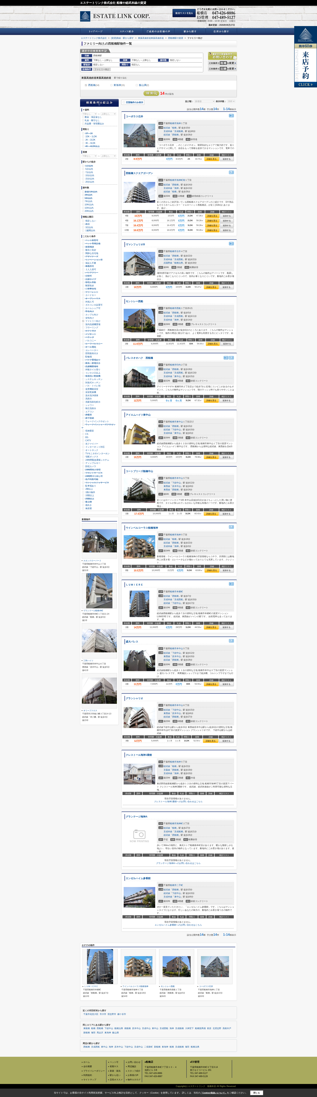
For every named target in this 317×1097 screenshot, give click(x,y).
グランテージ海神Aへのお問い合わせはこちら (178, 863)
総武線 (167, 128)
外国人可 (89, 302)
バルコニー (90, 340)
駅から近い (115, 1075)
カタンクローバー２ (92, 560)
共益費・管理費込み (94, 123)
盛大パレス (132, 641)
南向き (88, 505)
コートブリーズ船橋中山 (139, 471)
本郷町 (179, 591)
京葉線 (167, 770)
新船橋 (86, 1033)
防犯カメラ (90, 466)
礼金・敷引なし (92, 120)
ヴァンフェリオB (135, 244)
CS (86, 434)
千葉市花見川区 (90, 1014)
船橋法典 (178, 263)
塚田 (93, 1033)
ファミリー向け (92, 321)
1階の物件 (90, 492)
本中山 (179, 478)
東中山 (177, 376)
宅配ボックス (91, 456)
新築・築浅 (115, 1071)
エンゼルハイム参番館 (138, 878)
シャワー (89, 405)
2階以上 (89, 489)
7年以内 (88, 201)
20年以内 (89, 211)
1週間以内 (90, 230)
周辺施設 (132, 1066)
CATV (88, 440)
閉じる (256, 1093)
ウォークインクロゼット (97, 421)
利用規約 (87, 1075)
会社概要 (87, 1066)
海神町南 (180, 180)
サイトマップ (89, 1079)
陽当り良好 (90, 250)
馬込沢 (100, 1033)
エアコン (89, 411)
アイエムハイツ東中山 (138, 414)
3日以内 (89, 227)
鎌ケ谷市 (121, 1014)
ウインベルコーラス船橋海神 (142, 527)
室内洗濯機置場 (92, 324)
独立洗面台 (90, 408)
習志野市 (111, 1014)
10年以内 (89, 204)
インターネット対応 (95, 447)
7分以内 (89, 172)
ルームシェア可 (92, 308)
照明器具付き (91, 353)
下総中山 (176, 429)
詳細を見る (212, 159)
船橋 (174, 128)
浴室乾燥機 (90, 392)
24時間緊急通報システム (97, 460)
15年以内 (89, 208)
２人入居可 (90, 269)
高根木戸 (227, 1028)
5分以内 (89, 169)
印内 (178, 365)
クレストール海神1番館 (139, 755)
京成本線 (168, 131)
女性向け (89, 318)
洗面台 (88, 398)
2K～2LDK (90, 140)
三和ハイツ (89, 660)
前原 (209, 1028)
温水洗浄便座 (91, 395)
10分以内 (89, 175)
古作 (178, 251)
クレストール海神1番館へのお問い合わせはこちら (178, 801)
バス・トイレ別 (92, 385)
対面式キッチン (92, 382)
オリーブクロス (90, 710)
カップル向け (91, 314)
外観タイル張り (92, 369)
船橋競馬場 (200, 1028)
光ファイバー (91, 444)
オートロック (91, 450)
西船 (178, 308)
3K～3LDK (90, 143)
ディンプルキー (92, 463)
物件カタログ (134, 1079)
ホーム (86, 1062)
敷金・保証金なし (93, 117)
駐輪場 (88, 356)
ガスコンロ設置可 (94, 305)
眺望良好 (89, 285)
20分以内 (89, 182)
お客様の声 (133, 1075)
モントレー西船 (134, 301)
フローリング (91, 327)
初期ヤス (114, 1066)
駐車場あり (90, 486)
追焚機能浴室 (91, 389)
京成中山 (146, 1028)
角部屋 (88, 508)
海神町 (179, 823)
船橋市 (173, 123)
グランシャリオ (134, 698)
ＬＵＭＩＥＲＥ (134, 584)
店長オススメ (116, 1079)
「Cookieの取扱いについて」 (213, 1093)
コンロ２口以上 (92, 373)
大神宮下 (189, 1028)
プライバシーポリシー (94, 1071)
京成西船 (178, 259)
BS (86, 437)
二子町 (179, 885)
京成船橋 (178, 131)
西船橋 (93, 85)
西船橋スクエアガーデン (139, 173)
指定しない (90, 221)
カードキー (90, 295)
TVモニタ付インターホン (97, 453)
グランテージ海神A (136, 816)
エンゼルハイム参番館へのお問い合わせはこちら (178, 925)
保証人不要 (90, 263)
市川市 (103, 1014)
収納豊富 (89, 430)
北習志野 (217, 1028)
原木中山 (176, 486)
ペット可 (114, 1062)
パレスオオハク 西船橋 (139, 358)
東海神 (119, 85)
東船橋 (86, 1028)
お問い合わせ (134, 1062)
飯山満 (144, 85)
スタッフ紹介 (134, 1071)
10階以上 (89, 495)
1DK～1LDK (91, 136)
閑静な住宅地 (91, 253)
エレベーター (91, 350)
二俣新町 (148, 1047)
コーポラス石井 (136, 116)
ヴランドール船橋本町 (93, 610)
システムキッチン (94, 379)
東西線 (167, 486)
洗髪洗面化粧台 (92, 402)
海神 (178, 123)
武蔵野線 (168, 263)
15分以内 (89, 178)
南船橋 (127, 1028)
